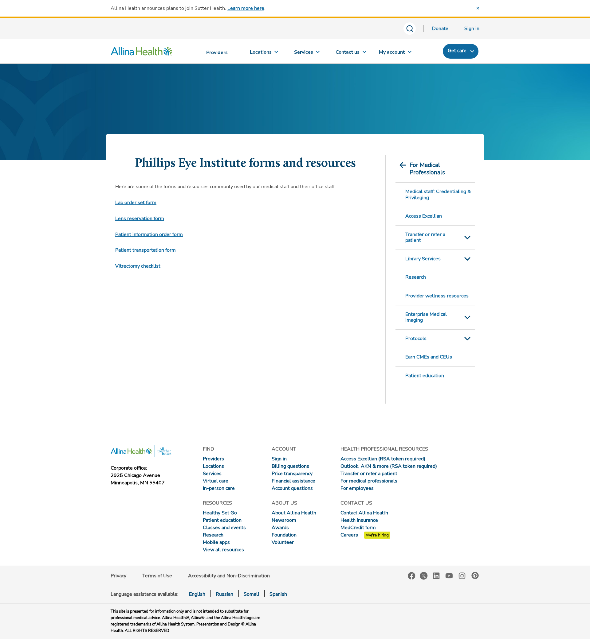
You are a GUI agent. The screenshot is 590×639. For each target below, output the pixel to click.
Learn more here (245, 8)
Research (415, 277)
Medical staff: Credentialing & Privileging (438, 194)
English (197, 594)
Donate (440, 28)
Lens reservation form (139, 218)
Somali (251, 594)
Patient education (424, 375)
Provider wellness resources (437, 295)
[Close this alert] (477, 8)
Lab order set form (135, 202)
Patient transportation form (145, 250)
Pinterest (475, 575)
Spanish (278, 594)
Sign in (471, 28)
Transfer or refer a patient (425, 237)
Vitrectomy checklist (137, 266)
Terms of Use (157, 575)
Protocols (416, 338)
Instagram (462, 575)
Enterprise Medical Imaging (426, 317)
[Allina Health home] (141, 53)
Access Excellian (423, 216)
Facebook (411, 576)
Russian (224, 594)
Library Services (423, 258)
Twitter (424, 576)
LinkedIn (436, 575)
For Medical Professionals (427, 168)
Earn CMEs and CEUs (428, 357)
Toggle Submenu (467, 237)
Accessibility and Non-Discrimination (229, 575)
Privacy (118, 575)
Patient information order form (149, 234)
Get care (457, 50)
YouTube (449, 575)
